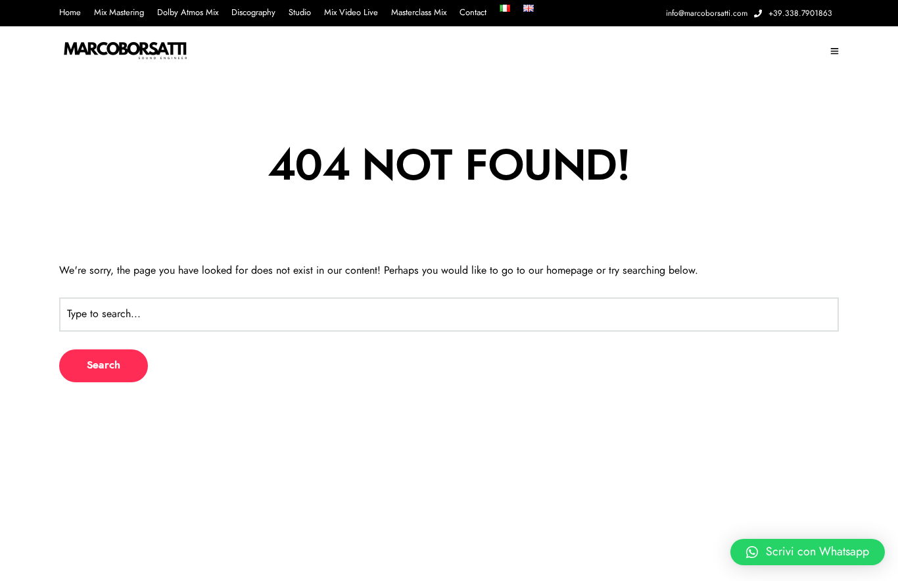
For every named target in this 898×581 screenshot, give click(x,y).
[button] (807, 552)
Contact (473, 13)
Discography (253, 13)
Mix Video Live (351, 13)
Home (70, 13)
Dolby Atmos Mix (187, 13)
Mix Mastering (119, 13)
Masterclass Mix (418, 13)
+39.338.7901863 (800, 13)
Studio (300, 13)
